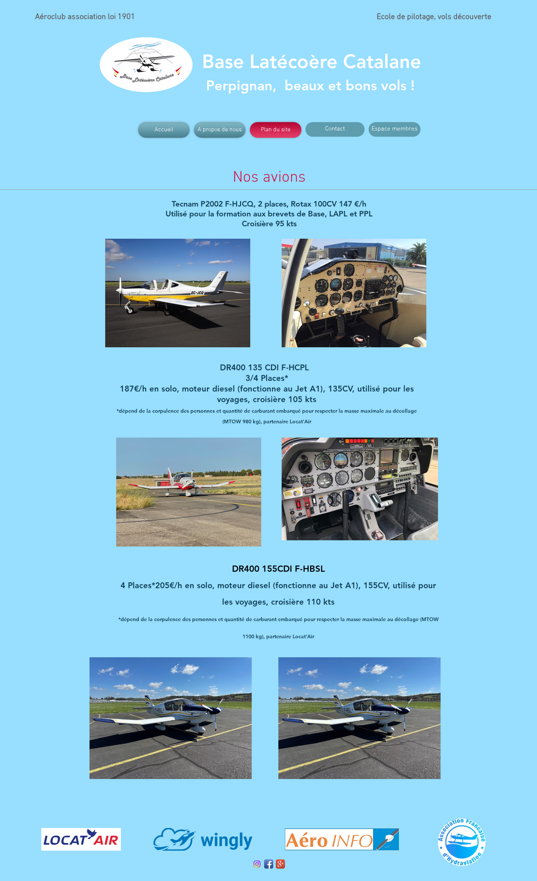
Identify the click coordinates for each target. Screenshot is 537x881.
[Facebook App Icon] (268, 864)
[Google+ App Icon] (280, 864)
